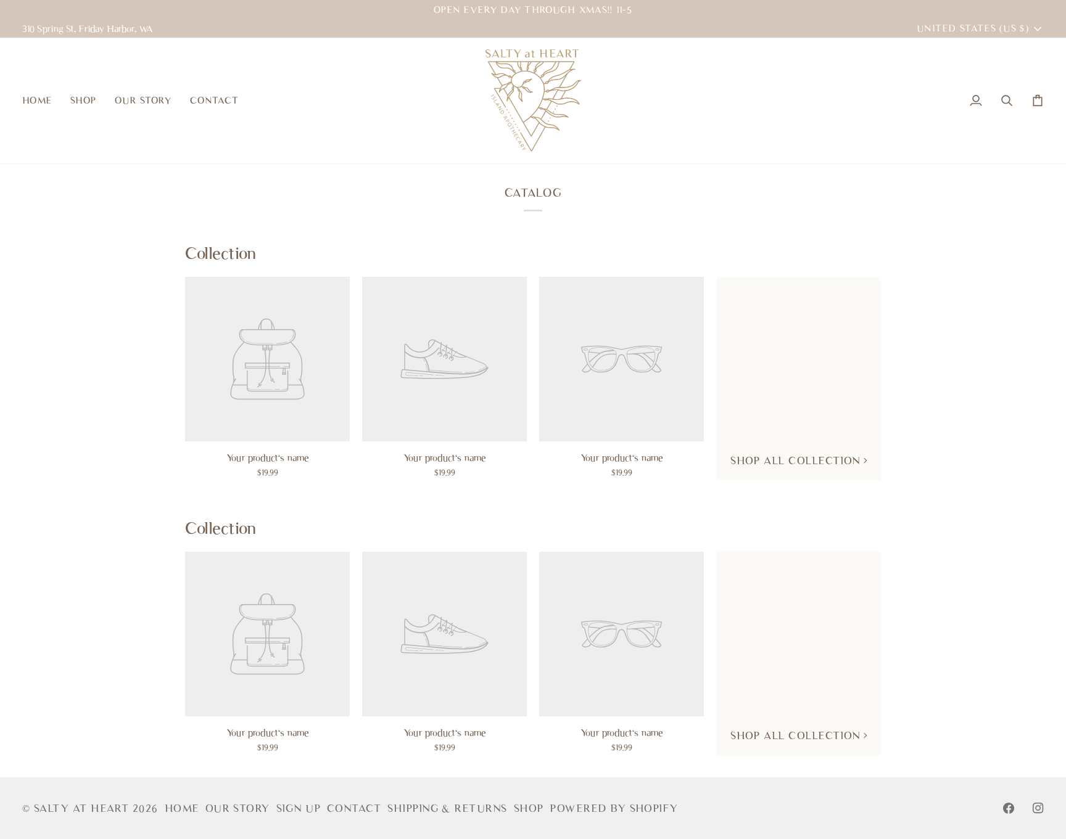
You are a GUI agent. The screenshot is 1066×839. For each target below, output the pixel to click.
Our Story (237, 808)
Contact (354, 808)
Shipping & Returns (447, 808)
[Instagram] (1038, 808)
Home (182, 808)
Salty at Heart (83, 808)
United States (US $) (973, 28)
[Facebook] (1008, 808)
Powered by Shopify (614, 808)
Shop (529, 808)
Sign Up (298, 808)
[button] (83, 100)
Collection (220, 253)
